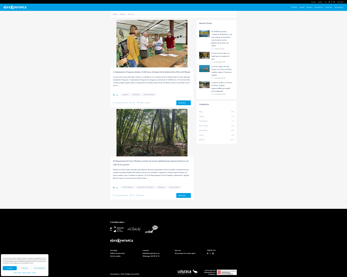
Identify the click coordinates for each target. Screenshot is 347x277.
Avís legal (34, 272)
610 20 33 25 (155, 256)
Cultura (201, 116)
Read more (182, 103)
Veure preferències (39, 268)
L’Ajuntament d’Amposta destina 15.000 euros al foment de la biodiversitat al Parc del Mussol (151, 72)
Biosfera (309, 7)
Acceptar (9, 268)
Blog (200, 112)
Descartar (25, 268)
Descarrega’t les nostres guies (185, 253)
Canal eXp (328, 7)
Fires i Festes (203, 126)
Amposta (125, 94)
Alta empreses (338, 7)
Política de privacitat (26, 272)
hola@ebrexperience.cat (151, 253)
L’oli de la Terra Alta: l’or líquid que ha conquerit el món (220, 56)
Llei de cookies (115, 256)
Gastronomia (203, 130)
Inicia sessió (340, 2)
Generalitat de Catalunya (145, 187)
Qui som (313, 2)
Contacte (320, 2)
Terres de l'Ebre (174, 187)
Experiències (319, 7)
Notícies (148, 103)
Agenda (302, 7)
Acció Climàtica (127, 187)
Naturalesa (135, 94)
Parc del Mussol (149, 94)
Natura (142, 103)
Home (115, 14)
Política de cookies (17, 272)
